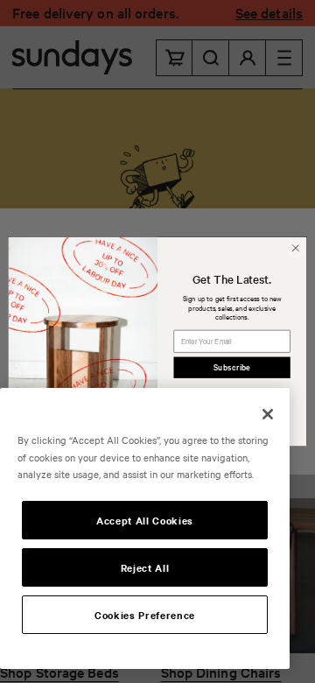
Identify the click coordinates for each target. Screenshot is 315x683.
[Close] (267, 414)
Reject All (145, 567)
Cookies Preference (144, 615)
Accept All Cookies (144, 520)
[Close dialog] (295, 248)
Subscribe (232, 367)
